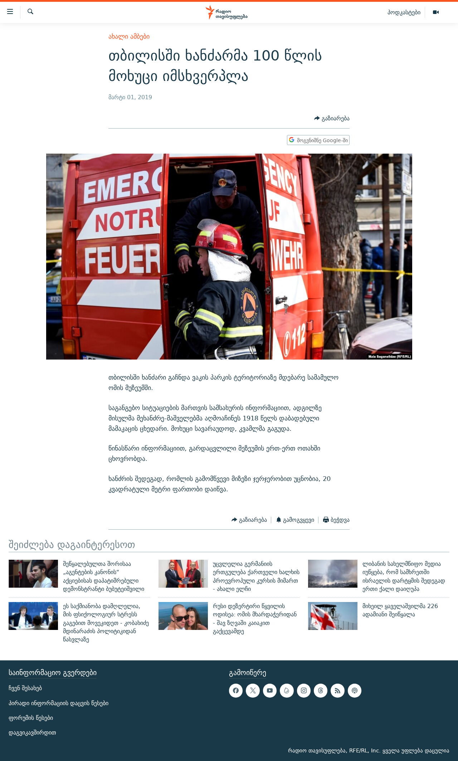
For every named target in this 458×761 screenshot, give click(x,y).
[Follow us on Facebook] (236, 690)
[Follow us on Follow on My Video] (286, 690)
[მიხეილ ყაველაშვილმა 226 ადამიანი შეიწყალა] (332, 616)
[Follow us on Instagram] (304, 690)
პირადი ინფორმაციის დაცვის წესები (58, 702)
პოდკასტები (404, 12)
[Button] (332, 119)
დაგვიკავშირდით (32, 732)
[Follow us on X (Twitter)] (252, 690)
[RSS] (337, 690)
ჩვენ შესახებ (25, 688)
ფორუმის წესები (31, 717)
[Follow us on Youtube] (270, 690)
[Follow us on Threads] (320, 690)
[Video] (436, 12)
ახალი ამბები (129, 36)
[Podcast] (354, 690)
